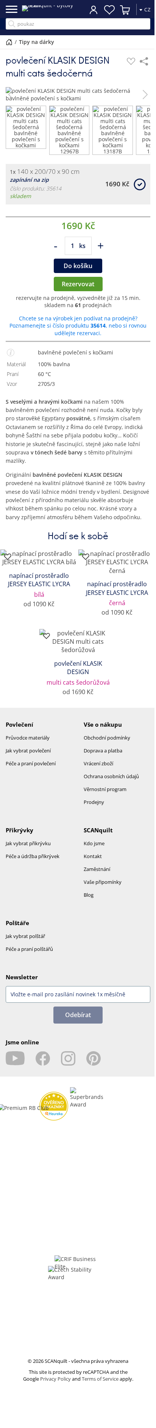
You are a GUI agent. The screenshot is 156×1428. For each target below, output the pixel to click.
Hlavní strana (9, 42)
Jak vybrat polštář (25, 936)
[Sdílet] (143, 61)
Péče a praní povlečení (31, 763)
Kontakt (93, 856)
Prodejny (94, 802)
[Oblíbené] (131, 61)
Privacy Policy (55, 1378)
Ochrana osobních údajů (111, 776)
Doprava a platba (103, 750)
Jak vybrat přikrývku (28, 843)
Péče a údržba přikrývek (32, 856)
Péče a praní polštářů (29, 949)
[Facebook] (43, 1058)
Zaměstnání (97, 869)
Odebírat (78, 1015)
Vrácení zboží (98, 763)
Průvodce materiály (28, 737)
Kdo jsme (94, 843)
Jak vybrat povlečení (28, 750)
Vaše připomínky (103, 882)
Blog (89, 894)
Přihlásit (93, 9)
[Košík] (125, 10)
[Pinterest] (93, 1058)
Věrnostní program (105, 789)
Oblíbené (109, 10)
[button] (11, 94)
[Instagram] (68, 1058)
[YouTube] (15, 1058)
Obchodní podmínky (107, 737)
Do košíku (78, 266)
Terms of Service (100, 1378)
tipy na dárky (36, 41)
